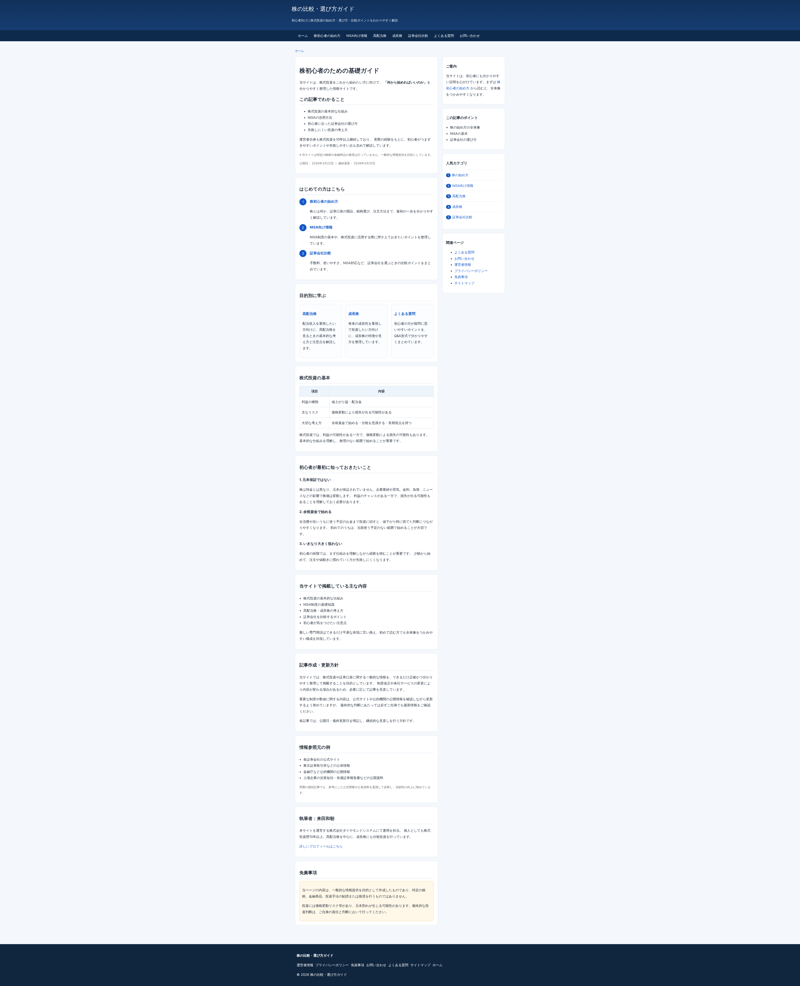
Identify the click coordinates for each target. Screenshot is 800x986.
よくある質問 (444, 36)
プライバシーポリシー (471, 271)
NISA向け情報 (356, 36)
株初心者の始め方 (327, 36)
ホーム (303, 36)
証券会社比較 (418, 36)
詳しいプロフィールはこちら (321, 846)
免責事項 (461, 277)
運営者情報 (462, 264)
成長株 (397, 36)
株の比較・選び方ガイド (323, 8)
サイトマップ (464, 283)
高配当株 (379, 36)
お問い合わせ (470, 36)
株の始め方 (458, 175)
